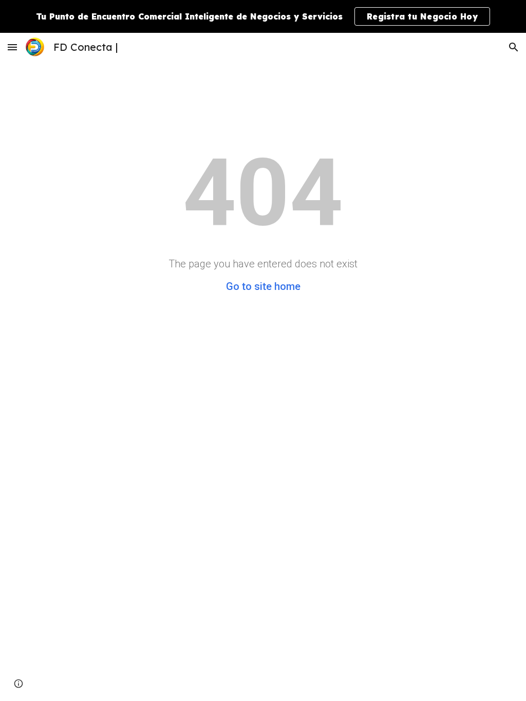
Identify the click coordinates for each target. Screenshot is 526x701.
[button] (12, 47)
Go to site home (263, 286)
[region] (263, 16)
